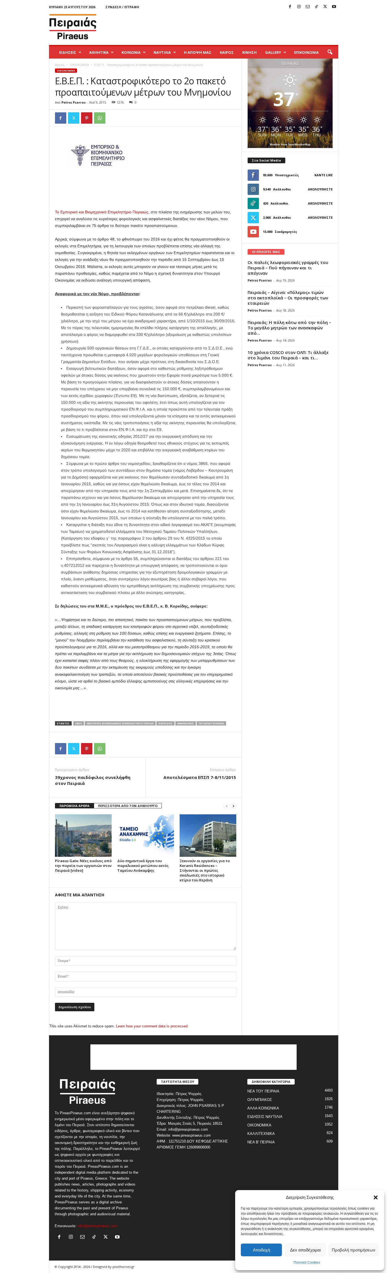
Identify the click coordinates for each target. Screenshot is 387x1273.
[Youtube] (334, 7)
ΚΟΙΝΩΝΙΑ (131, 52)
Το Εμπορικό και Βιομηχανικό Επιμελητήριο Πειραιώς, (102, 212)
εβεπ (78, 723)
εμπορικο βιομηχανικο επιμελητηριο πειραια (120, 723)
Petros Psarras (73, 102)
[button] (376, 1197)
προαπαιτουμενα (211, 723)
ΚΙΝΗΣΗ (249, 52)
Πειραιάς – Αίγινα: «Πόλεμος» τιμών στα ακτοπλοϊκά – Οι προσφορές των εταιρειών (288, 297)
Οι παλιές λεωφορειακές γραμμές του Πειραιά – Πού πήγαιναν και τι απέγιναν (288, 267)
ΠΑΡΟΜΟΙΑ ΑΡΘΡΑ (74, 806)
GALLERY (273, 52)
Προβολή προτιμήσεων (353, 1250)
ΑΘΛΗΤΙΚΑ (99, 52)
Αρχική (59, 65)
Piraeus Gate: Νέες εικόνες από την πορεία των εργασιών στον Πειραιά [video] (83, 865)
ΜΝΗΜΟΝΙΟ (185, 723)
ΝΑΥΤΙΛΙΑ (162, 52)
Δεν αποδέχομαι (305, 1250)
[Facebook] (290, 7)
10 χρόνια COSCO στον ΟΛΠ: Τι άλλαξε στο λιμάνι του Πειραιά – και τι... (288, 354)
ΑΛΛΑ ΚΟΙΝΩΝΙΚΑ (263, 1108)
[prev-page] (226, 806)
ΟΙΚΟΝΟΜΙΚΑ (79, 65)
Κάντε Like (323, 175)
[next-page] (233, 806)
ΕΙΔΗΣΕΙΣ (67, 52)
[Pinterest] (86, 118)
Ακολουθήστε (320, 189)
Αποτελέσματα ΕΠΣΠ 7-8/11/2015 (199, 777)
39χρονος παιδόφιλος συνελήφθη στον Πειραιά (92, 780)
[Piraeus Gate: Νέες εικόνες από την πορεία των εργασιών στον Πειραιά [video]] (83, 835)
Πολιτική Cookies (307, 1263)
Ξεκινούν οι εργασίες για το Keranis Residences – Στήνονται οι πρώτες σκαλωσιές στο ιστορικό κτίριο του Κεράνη (205, 870)
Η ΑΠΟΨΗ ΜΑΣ (197, 52)
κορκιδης (165, 723)
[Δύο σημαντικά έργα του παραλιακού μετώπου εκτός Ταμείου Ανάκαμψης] (145, 835)
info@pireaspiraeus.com (97, 1226)
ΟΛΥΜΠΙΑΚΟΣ (259, 1100)
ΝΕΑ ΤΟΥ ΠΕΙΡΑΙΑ (263, 1091)
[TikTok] (316, 7)
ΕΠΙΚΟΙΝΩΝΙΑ (306, 52)
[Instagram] (298, 7)
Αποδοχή (261, 1250)
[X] (325, 7)
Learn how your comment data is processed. (152, 1026)
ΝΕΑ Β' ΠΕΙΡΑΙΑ (261, 1142)
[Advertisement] (235, 26)
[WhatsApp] (99, 118)
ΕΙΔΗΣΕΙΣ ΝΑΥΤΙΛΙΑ (264, 1117)
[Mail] (307, 7)
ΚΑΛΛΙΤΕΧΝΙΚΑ (261, 1134)
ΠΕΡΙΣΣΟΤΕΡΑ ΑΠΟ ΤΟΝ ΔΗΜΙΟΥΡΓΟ (128, 806)
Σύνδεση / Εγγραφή (122, 7)
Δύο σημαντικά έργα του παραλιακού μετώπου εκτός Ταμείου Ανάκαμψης (143, 865)
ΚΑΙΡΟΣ (227, 52)
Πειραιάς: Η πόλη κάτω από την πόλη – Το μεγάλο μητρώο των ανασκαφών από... (289, 327)
